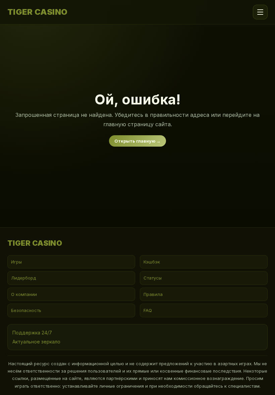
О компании (24, 294)
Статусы (153, 278)
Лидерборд (23, 278)
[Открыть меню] (260, 12)
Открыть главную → (137, 141)
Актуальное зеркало (36, 341)
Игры (16, 261)
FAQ (148, 310)
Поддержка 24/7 (32, 332)
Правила (153, 294)
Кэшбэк (152, 261)
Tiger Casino (37, 12)
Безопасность (26, 310)
